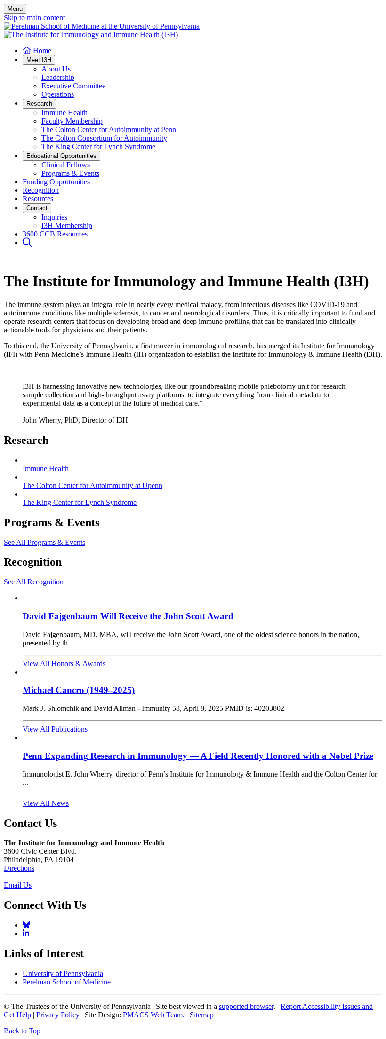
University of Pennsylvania (63, 973)
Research (39, 103)
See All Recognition (34, 582)
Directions (19, 868)
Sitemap (202, 1015)
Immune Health (46, 468)
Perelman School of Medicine (67, 982)
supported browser (246, 1006)
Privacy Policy (58, 1015)
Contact (37, 208)
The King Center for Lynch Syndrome (80, 502)
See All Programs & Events (44, 542)
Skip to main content (34, 18)
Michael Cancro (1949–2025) (79, 690)
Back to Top (22, 1031)
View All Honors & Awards (64, 664)
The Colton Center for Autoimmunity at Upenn (92, 485)
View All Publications (55, 729)
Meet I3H (38, 59)
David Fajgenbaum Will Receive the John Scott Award (128, 616)
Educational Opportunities (61, 155)
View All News (46, 803)
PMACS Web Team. (154, 1015)
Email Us (18, 885)
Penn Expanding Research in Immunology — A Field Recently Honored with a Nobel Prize (198, 756)
